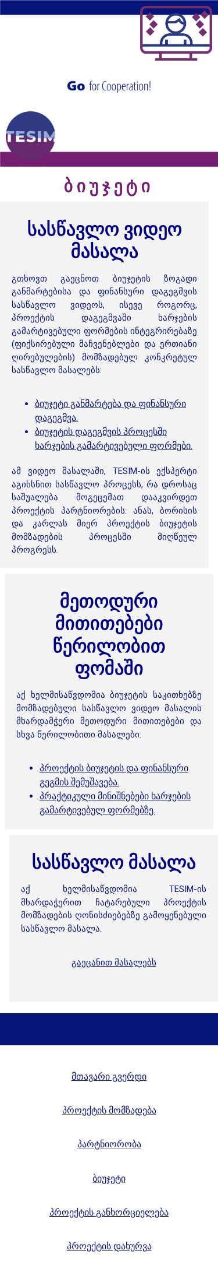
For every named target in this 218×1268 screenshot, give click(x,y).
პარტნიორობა (109, 1144)
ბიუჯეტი (109, 1178)
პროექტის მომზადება (109, 1110)
